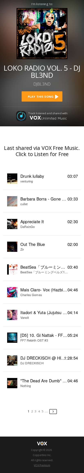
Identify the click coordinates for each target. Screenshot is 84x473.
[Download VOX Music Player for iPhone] (42, 33)
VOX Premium (42, 465)
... (46, 411)
